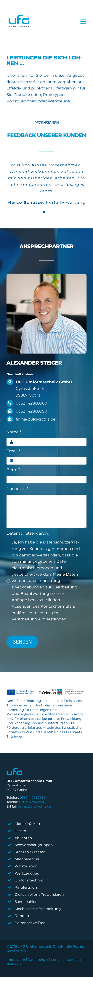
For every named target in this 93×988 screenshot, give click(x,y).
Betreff (13, 469)
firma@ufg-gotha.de (34, 806)
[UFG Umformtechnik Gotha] (18, 21)
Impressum (15, 960)
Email (13, 451)
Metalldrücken (27, 824)
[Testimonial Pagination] (44, 212)
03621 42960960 (33, 797)
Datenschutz (38, 960)
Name (13, 432)
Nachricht (17, 488)
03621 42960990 (32, 802)
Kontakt (57, 960)
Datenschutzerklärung (28, 533)
